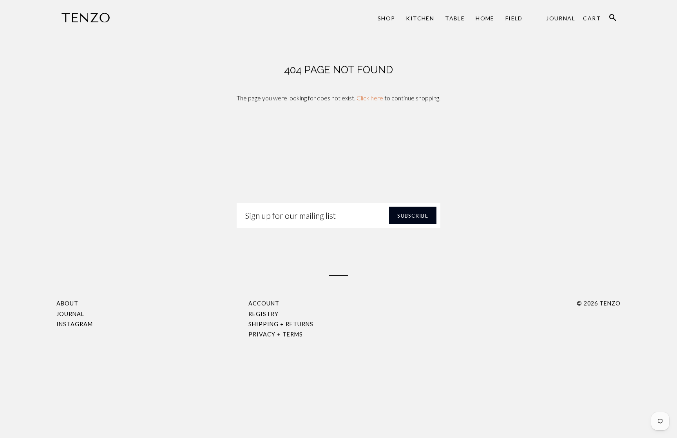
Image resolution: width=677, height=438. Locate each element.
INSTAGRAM (74, 324)
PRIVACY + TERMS (275, 334)
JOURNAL (70, 314)
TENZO (610, 303)
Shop (386, 18)
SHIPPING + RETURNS (280, 324)
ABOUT (67, 303)
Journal (560, 18)
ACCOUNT (263, 303)
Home (485, 18)
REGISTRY (263, 314)
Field (514, 18)
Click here (370, 98)
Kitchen (420, 18)
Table (455, 18)
